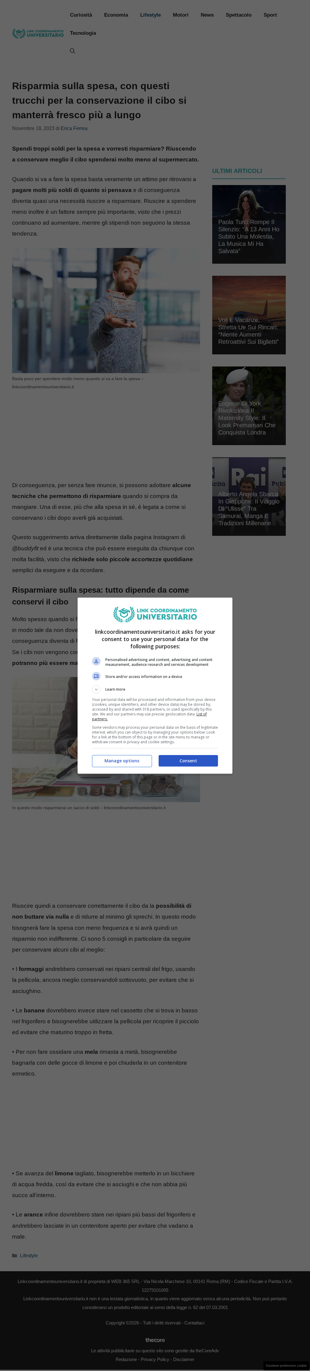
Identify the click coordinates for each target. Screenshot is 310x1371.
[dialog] (155, 686)
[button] (155, 689)
